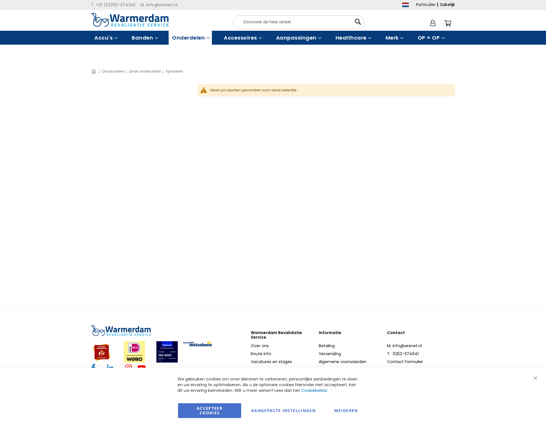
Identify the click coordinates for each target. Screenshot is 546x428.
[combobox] (298, 22)
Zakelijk (447, 4)
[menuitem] (105, 38)
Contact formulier (405, 362)
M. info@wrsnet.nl (404, 346)
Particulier (426, 4)
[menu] (273, 38)
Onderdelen (113, 71)
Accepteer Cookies (209, 410)
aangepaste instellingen (283, 410)
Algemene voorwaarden (343, 362)
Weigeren (346, 410)
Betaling (327, 346)
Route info (261, 354)
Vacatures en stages (271, 362)
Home (94, 71)
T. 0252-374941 (403, 354)
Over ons (260, 346)
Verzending (330, 354)
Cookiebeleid (314, 390)
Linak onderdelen (145, 71)
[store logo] (130, 20)
